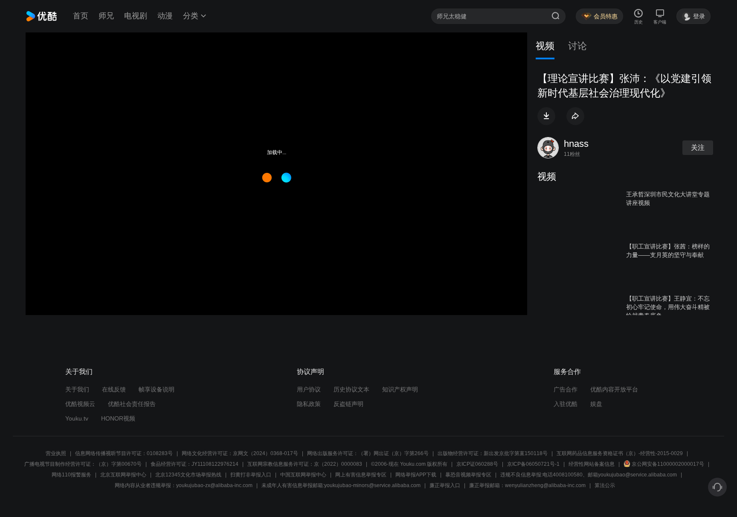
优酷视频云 (80, 403)
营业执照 (56, 453)
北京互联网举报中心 (123, 475)
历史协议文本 (351, 389)
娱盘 (596, 403)
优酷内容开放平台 (614, 389)
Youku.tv (76, 418)
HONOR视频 (118, 418)
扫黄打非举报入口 (250, 475)
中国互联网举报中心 (303, 475)
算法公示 (605, 485)
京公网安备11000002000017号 (668, 464)
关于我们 (77, 389)
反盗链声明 (348, 403)
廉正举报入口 (444, 485)
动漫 (165, 16)
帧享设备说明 (156, 389)
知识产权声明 (400, 389)
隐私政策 (309, 403)
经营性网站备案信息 (592, 464)
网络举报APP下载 (415, 475)
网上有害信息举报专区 (360, 475)
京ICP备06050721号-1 (533, 464)
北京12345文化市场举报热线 (188, 475)
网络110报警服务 (71, 475)
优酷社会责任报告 (132, 403)
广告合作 (565, 389)
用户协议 (309, 389)
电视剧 (135, 16)
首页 (80, 16)
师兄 (106, 16)
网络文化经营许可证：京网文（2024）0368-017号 (240, 453)
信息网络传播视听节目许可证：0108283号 (124, 453)
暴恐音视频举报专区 (468, 475)
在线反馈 (114, 389)
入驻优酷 (565, 403)
